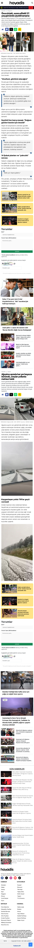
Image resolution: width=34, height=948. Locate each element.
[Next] (32, 7)
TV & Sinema (20, 898)
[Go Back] (30, 945)
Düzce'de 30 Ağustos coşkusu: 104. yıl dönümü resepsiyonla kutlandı (24, 732)
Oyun (2, 900)
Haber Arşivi (20, 920)
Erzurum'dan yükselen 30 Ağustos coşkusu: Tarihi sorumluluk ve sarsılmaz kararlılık (23, 749)
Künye (19, 911)
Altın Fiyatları (5, 916)
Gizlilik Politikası (21, 916)
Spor (2, 891)
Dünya (3, 896)
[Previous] (30, 7)
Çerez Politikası (21, 918)
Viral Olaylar (4, 898)
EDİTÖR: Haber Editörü (21, 53)
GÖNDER (17, 251)
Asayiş (3, 889)
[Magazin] (17, 287)
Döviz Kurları (4, 913)
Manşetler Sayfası (6, 909)
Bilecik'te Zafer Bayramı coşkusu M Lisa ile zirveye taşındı (23, 346)
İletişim (19, 909)
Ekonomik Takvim (6, 920)
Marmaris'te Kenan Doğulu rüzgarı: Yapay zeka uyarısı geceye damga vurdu (23, 337)
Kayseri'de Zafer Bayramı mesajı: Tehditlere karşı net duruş (16, 7)
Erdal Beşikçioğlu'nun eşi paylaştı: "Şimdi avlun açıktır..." (23, 364)
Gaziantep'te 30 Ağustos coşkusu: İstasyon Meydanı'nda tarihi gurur (23, 741)
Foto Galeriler (5, 907)
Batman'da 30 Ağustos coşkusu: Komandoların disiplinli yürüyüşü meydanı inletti (23, 758)
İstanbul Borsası (5, 911)
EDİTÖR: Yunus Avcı (21, 421)
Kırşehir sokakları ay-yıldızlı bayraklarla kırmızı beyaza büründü (23, 355)
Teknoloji (19, 889)
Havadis (3, 10)
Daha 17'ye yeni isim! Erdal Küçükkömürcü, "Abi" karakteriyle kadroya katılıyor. (15, 301)
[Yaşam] (17, 680)
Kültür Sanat (20, 894)
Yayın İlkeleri (21, 913)
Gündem (3, 885)
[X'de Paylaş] (11, 29)
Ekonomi (19, 887)
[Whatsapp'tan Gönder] (15, 29)
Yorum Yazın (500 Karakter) (8, 238)
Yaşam (9, 371)
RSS (6, 941)
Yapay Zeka (20, 891)
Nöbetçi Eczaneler (6, 922)
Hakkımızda (20, 907)
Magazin (10, 10)
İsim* (2, 232)
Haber (3, 887)
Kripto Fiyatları (5, 918)
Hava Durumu (5, 924)
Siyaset (19, 885)
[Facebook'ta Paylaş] (7, 29)
